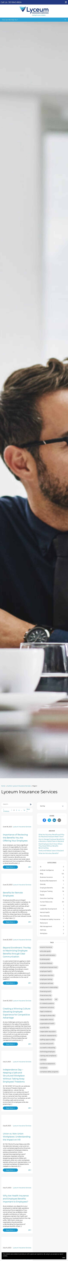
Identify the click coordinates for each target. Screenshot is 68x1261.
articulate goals (45, 951)
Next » (28, 810)
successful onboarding (47, 1047)
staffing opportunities (47, 1039)
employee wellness (46, 983)
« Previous (6, 810)
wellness (43, 1059)
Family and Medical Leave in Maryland (51, 850)
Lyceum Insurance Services (22, 826)
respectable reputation (48, 1031)
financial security (45, 995)
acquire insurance (46, 947)
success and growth (46, 1043)
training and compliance (48, 1055)
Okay (63, 1257)
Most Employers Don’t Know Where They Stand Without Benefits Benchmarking (50, 846)
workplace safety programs (49, 1072)
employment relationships (49, 987)
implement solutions (47, 1007)
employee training (46, 979)
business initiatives (46, 963)
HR (56, 999)
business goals (45, 959)
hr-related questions (47, 1003)
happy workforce (46, 999)
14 (24, 810)
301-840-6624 (15, 2)
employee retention (46, 975)
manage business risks (47, 1015)
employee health (46, 971)
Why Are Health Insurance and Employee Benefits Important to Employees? (16, 1198)
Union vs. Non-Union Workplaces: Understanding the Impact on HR (16, 1136)
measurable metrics (46, 1019)
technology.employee (47, 1051)
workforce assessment (47, 1064)
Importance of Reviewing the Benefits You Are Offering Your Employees (15, 837)
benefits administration (47, 955)
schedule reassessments (48, 1035)
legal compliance (45, 1011)
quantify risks (44, 1027)
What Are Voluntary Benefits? (49, 853)
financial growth (45, 991)
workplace (43, 1068)
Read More (10, 867)
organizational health (47, 1023)
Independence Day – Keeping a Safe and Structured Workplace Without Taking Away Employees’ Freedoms (14, 1075)
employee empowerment (48, 967)
